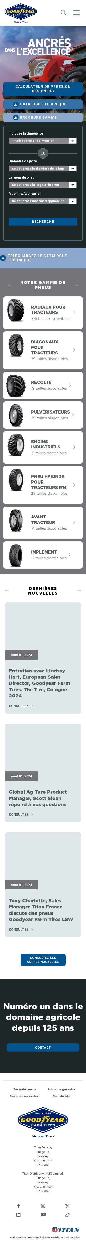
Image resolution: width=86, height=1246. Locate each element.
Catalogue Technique (43, 104)
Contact (43, 1047)
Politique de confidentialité (28, 1237)
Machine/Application (25, 194)
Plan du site (61, 1096)
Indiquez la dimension (26, 133)
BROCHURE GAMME (38, 117)
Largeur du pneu (21, 177)
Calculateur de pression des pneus (43, 89)
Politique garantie (61, 1089)
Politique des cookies (65, 1237)
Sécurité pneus (24, 1089)
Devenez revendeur (25, 1096)
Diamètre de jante (23, 161)
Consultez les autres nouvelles (43, 959)
